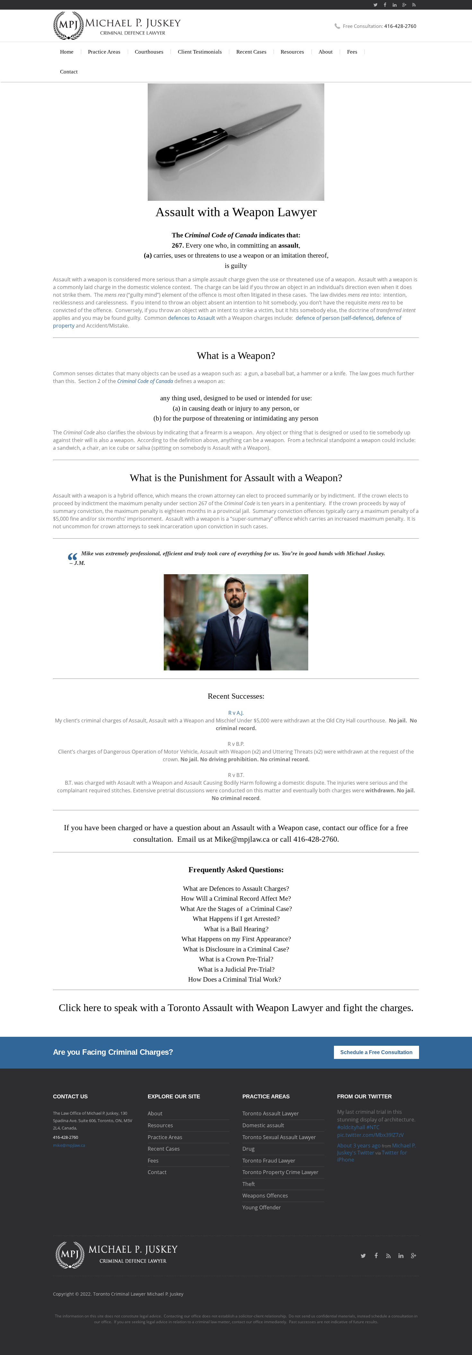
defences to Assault (191, 317)
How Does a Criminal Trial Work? (235, 979)
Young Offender (261, 1207)
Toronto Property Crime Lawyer (280, 1172)
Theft (248, 1184)
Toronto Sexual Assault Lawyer (279, 1137)
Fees (352, 52)
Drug (248, 1148)
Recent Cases (251, 52)
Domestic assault (263, 1125)
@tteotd (347, 1111)
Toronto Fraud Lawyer (268, 1160)
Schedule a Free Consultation (376, 1052)
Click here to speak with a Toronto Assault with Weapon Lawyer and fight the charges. (236, 1007)
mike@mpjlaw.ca (69, 1145)
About (326, 52)
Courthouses (149, 52)
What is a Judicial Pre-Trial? (236, 969)
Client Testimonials (200, 52)
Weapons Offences (265, 1195)
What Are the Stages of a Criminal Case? (236, 909)
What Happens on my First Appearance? (236, 939)
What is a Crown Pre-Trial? (236, 959)
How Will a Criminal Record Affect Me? (236, 898)
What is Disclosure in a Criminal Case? (236, 949)
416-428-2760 (315, 839)
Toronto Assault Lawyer (270, 1113)
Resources (292, 52)
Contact (69, 72)
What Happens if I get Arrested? (236, 919)
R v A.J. (236, 712)
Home (67, 52)
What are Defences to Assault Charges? (236, 888)
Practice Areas (104, 52)
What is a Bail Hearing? (236, 929)
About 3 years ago (359, 1130)
